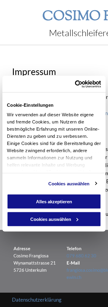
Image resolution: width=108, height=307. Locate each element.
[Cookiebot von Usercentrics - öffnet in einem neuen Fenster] (76, 84)
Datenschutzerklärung (37, 300)
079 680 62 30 (81, 255)
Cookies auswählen (69, 183)
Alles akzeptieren (54, 201)
